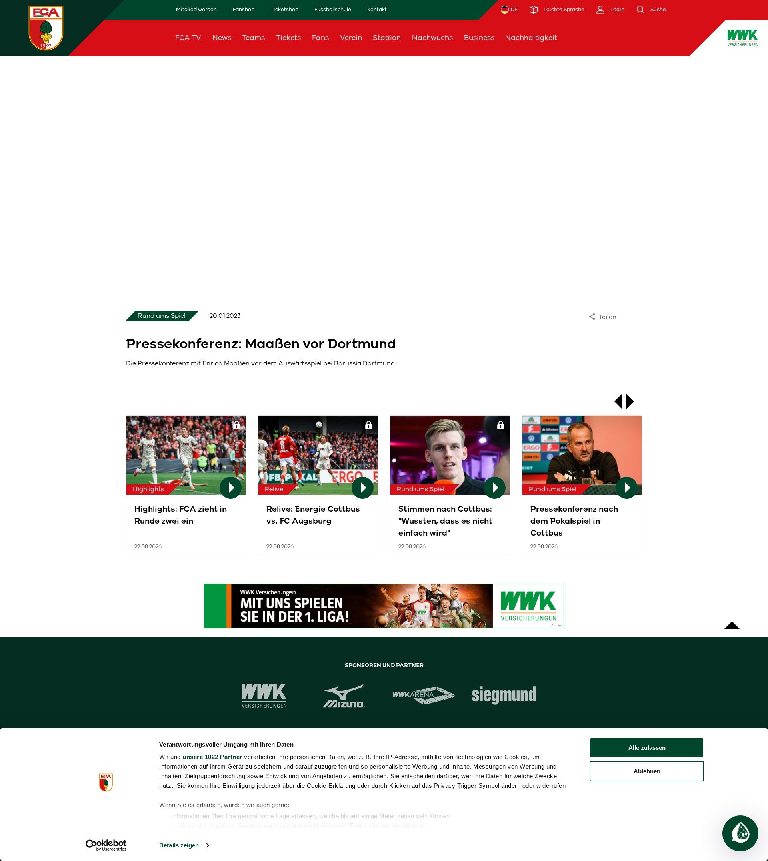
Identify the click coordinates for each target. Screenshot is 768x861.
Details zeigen (179, 845)
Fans (320, 37)
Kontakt (377, 9)
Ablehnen (647, 771)
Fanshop (243, 9)
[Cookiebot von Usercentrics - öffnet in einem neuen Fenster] (106, 845)
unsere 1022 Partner (212, 756)
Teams (253, 37)
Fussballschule (332, 9)
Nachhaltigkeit (531, 37)
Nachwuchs (432, 37)
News (221, 37)
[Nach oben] (732, 621)
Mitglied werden (196, 9)
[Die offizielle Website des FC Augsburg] (46, 28)
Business (479, 37)
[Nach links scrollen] (614, 401)
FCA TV (188, 37)
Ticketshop (284, 9)
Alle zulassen (647, 747)
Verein (351, 37)
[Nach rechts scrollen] (634, 401)
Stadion (387, 37)
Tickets (288, 37)
